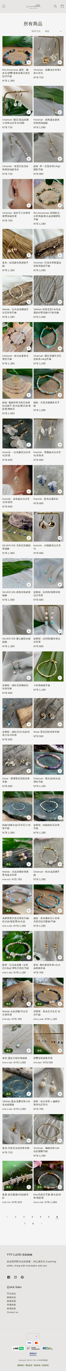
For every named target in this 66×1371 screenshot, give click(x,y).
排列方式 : (37, 31)
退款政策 (37, 1365)
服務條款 (20, 1365)
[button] (3, 6)
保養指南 (11, 1304)
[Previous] (7, 1216)
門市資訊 (11, 1293)
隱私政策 (29, 1365)
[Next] (41, 1223)
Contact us (12, 1312)
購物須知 (11, 1297)
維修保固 (11, 1301)
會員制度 (11, 1308)
